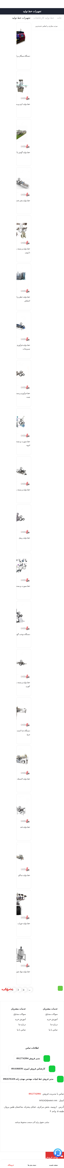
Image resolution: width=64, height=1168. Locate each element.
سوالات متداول (51, 1014)
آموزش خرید (52, 1019)
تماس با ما (53, 1030)
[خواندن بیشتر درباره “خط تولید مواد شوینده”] (60, 988)
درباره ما (54, 1024)
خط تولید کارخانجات (43, 18)
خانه (59, 18)
